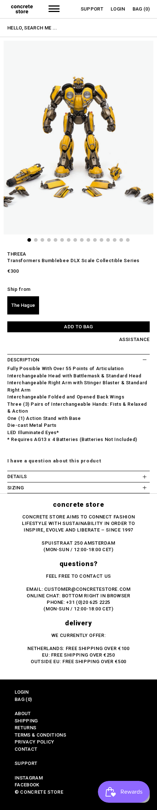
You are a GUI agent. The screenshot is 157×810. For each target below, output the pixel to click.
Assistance (134, 339)
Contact (26, 749)
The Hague (23, 305)
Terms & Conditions (40, 735)
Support (92, 9)
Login (118, 9)
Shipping (26, 720)
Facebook (27, 784)
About (23, 713)
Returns (25, 727)
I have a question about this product (54, 461)
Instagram (29, 778)
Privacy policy (34, 742)
